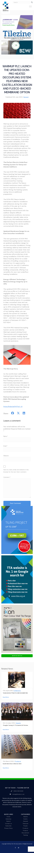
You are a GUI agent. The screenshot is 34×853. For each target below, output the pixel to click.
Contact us (8, 823)
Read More (6, 697)
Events (26, 819)
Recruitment (25, 832)
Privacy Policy (8, 828)
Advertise (8, 819)
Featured (25, 823)
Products (18, 761)
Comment (7, 477)
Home (8, 816)
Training (25, 835)
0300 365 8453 (18, 791)
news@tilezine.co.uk (18, 794)
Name (5, 436)
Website (6, 456)
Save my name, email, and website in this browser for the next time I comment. (16, 471)
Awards (18, 723)
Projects (25, 830)
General (25, 97)
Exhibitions (17, 691)
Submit (8, 821)
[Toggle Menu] (30, 7)
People (25, 826)
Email (5, 446)
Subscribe (8, 826)
